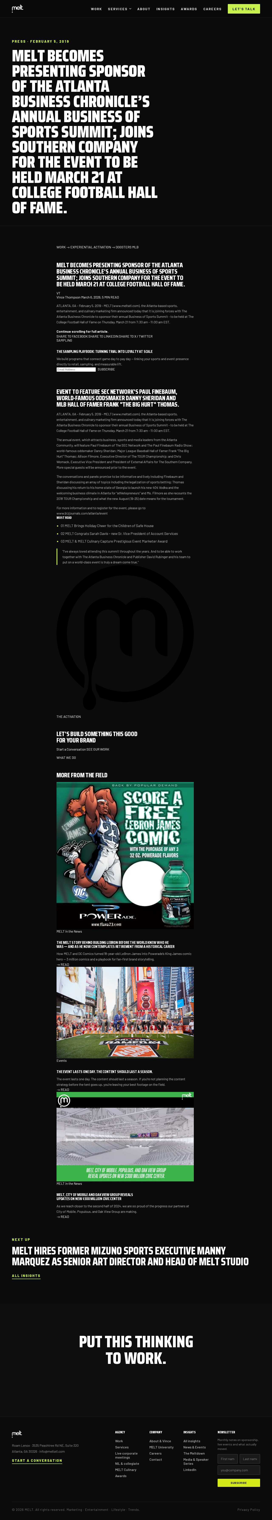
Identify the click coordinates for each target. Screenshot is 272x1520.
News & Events (194, 1447)
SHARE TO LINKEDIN (103, 336)
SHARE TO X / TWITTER (136, 336)
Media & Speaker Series (196, 1461)
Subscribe (239, 1482)
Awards (189, 9)
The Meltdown (194, 1453)
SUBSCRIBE (106, 369)
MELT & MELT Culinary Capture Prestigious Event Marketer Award (116, 541)
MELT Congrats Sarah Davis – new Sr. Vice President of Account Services (121, 533)
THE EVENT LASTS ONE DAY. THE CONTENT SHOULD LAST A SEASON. (105, 1071)
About (143, 9)
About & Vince (160, 1441)
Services (118, 9)
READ (63, 964)
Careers (212, 9)
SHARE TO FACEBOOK (72, 336)
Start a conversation (119, 1387)
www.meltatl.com (126, 306)
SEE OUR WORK (97, 749)
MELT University (161, 1447)
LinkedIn (189, 1470)
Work (96, 9)
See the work (169, 1386)
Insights (165, 9)
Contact (155, 1459)
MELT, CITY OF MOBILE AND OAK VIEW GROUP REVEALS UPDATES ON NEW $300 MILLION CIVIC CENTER (95, 1196)
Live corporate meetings (126, 1455)
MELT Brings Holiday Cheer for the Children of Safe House (109, 525)
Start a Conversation (71, 749)
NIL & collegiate (127, 1463)
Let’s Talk (243, 9)
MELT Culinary (125, 1470)
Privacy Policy (248, 1509)
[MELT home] (17, 9)
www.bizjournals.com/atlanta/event (82, 513)
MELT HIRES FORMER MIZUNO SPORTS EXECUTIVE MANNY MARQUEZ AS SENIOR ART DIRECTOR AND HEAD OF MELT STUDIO (130, 1256)
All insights (26, 1276)
